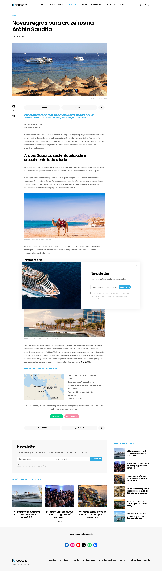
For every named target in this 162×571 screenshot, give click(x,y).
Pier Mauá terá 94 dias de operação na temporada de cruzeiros (92, 514)
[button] (149, 5)
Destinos (64, 560)
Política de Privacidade (140, 560)
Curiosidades (89, 560)
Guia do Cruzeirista (107, 560)
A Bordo (75, 560)
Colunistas (96, 4)
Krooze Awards (56, 4)
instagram (71, 416)
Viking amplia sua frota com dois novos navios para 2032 (27, 514)
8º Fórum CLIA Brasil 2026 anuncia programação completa (59, 514)
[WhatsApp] (141, 5)
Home (43, 4)
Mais (122, 4)
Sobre (122, 560)
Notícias (73, 4)
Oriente (83, 362)
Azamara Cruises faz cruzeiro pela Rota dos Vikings (137, 503)
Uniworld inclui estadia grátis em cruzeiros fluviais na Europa (136, 515)
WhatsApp (111, 4)
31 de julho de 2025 (19, 36)
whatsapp (57, 416)
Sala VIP (83, 4)
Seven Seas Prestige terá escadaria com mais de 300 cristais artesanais (138, 490)
